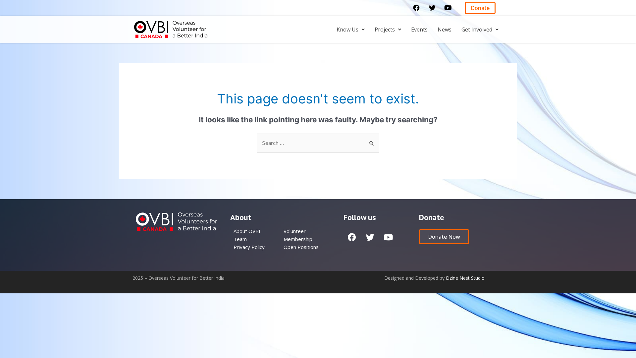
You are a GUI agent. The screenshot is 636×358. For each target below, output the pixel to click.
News (444, 29)
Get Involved (476, 29)
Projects (385, 29)
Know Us (347, 29)
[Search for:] (318, 143)
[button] (480, 8)
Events (419, 29)
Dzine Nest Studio (465, 278)
